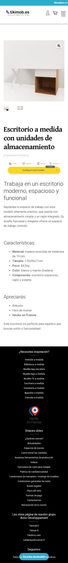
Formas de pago (34, 495)
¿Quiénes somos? (34, 438)
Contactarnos (34, 500)
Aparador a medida (34, 393)
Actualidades (34, 443)
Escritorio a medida (34, 383)
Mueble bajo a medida (34, 374)
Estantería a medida (34, 388)
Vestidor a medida (34, 359)
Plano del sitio (34, 491)
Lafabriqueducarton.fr (34, 540)
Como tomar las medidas (34, 453)
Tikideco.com (34, 535)
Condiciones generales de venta (34, 481)
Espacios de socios (34, 448)
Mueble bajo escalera (34, 369)
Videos (34, 462)
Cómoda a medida (34, 397)
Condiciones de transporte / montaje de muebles (34, 476)
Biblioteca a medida (34, 364)
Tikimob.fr (34, 526)
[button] (59, 46)
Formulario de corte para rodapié (34, 467)
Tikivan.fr (34, 530)
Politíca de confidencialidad (34, 472)
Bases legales (34, 486)
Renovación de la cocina (34, 505)
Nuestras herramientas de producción (34, 457)
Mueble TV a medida (34, 378)
